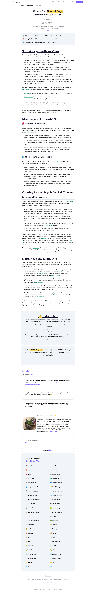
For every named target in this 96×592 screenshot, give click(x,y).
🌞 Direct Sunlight (55, 487)
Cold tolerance (28, 97)
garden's (36, 248)
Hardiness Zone (29, 5)
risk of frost (42, 273)
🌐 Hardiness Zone (31, 495)
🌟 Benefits (53, 466)
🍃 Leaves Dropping (56, 512)
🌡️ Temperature (55, 541)
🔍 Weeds (53, 545)
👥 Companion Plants (56, 482)
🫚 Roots (53, 533)
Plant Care (47, 2)
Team (59, 2)
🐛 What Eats (30, 550)
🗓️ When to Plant (31, 554)
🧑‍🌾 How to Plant (55, 503)
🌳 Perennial (54, 520)
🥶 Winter (29, 567)
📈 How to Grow (55, 499)
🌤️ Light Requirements (32, 520)
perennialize (39, 282)
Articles (54, 2)
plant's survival (55, 275)
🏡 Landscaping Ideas (56, 508)
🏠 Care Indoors (55, 474)
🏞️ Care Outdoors (55, 478)
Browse (48, 450)
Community (70, 2)
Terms (49, 589)
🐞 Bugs (28, 474)
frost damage (26, 89)
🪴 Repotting (29, 533)
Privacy (44, 589)
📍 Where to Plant (31, 558)
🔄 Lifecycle (29, 516)
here (48, 30)
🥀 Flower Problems (32, 491)
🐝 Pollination (30, 524)
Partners (40, 589)
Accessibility (54, 589)
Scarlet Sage (26, 93)
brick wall (43, 238)
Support (35, 589)
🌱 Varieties (29, 545)
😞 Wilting (29, 562)
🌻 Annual (29, 466)
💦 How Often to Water (33, 499)
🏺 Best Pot (29, 470)
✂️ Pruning (53, 529)
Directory (60, 589)
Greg (31, 374)
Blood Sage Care (33, 460)
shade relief (40, 296)
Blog (64, 2)
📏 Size (52, 537)
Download (79, 1)
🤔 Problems (29, 529)
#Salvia (25, 371)
